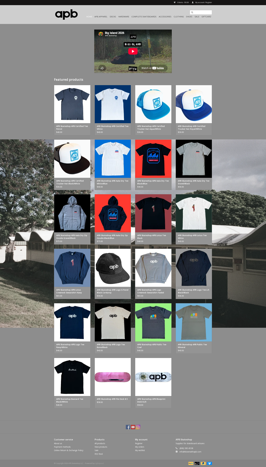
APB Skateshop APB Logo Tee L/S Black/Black (193, 291)
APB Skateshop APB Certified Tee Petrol (72, 127)
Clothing (179, 16)
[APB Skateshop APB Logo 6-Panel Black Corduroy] (113, 268)
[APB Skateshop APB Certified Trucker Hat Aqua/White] (153, 104)
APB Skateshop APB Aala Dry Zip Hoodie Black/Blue (112, 236)
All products (100, 443)
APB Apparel (100, 16)
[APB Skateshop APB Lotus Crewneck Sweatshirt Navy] (72, 268)
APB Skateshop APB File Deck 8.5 (112, 399)
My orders (139, 447)
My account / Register (203, 2)
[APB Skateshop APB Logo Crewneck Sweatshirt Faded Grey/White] (153, 268)
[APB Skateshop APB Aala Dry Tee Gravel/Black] (194, 159)
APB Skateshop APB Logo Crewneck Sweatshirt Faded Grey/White (150, 291)
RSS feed (99, 454)
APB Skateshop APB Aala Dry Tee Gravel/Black (193, 182)
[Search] (191, 12)
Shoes (189, 16)
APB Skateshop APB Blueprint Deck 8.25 (151, 400)
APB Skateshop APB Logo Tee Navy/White (70, 346)
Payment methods (62, 447)
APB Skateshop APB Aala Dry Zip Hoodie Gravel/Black (71, 236)
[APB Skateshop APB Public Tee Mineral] (194, 322)
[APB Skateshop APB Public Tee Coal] (153, 322)
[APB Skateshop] (66, 14)
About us (58, 443)
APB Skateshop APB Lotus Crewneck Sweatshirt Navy (69, 291)
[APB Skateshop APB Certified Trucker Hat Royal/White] (194, 104)
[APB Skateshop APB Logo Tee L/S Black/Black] (194, 268)
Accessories (165, 16)
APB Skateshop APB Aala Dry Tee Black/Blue (153, 182)
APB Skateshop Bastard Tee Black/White (69, 400)
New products (101, 447)
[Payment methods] (190, 463)
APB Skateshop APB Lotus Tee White (192, 236)
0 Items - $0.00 (183, 2)
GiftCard (206, 16)
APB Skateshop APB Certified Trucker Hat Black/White (70, 182)
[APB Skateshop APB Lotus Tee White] (194, 213)
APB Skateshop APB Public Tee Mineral (192, 346)
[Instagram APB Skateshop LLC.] (138, 427)
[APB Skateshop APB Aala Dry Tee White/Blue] (113, 159)
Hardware (123, 16)
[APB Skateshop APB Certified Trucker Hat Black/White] (72, 159)
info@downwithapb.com (190, 451)
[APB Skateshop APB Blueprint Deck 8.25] (153, 377)
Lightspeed (99, 463)
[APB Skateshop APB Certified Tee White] (113, 104)
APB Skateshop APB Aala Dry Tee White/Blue (112, 182)
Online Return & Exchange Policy (68, 450)
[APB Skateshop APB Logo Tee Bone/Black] (113, 322)
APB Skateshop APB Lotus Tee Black (151, 236)
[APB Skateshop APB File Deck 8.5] (113, 377)
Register (138, 443)
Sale (197, 16)
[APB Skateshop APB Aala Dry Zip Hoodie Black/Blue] (113, 213)
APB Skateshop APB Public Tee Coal (151, 346)
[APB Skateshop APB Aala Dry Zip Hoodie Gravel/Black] (72, 213)
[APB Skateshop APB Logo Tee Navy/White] (72, 322)
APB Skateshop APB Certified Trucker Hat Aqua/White (151, 127)
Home (89, 16)
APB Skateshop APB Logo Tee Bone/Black (111, 346)
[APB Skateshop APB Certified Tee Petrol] (72, 104)
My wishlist (140, 450)
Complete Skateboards (143, 16)
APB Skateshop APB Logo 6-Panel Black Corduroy (112, 291)
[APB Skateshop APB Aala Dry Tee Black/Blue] (153, 159)
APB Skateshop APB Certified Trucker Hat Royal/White (191, 127)
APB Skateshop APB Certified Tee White (112, 127)
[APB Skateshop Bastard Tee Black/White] (72, 377)
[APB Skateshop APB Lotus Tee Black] (153, 213)
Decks (113, 16)
